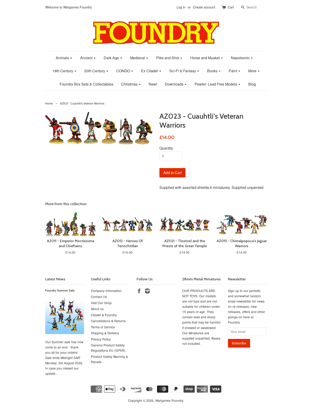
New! (153, 84)
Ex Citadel (150, 70)
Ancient (86, 57)
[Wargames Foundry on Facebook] (139, 291)
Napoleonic (241, 57)
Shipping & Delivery (105, 333)
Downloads (174, 84)
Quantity (166, 148)
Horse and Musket (205, 57)
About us (97, 308)
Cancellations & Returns (108, 321)
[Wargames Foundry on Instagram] (147, 291)
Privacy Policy (101, 339)
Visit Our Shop (101, 302)
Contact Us (99, 296)
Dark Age (112, 57)
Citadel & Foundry (104, 315)
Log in (181, 7)
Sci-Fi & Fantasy (183, 70)
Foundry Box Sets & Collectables (86, 84)
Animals (63, 57)
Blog (252, 84)
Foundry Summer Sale (60, 290)
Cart (231, 7)
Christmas (129, 84)
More (252, 70)
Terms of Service (103, 327)
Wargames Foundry (169, 400)
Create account (204, 7)
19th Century (63, 70)
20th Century (95, 70)
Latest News (55, 279)
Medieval (138, 57)
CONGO (123, 70)
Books (212, 70)
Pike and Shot (168, 57)
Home (49, 103)
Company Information (106, 290)
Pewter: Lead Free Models (216, 84)
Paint (233, 70)
